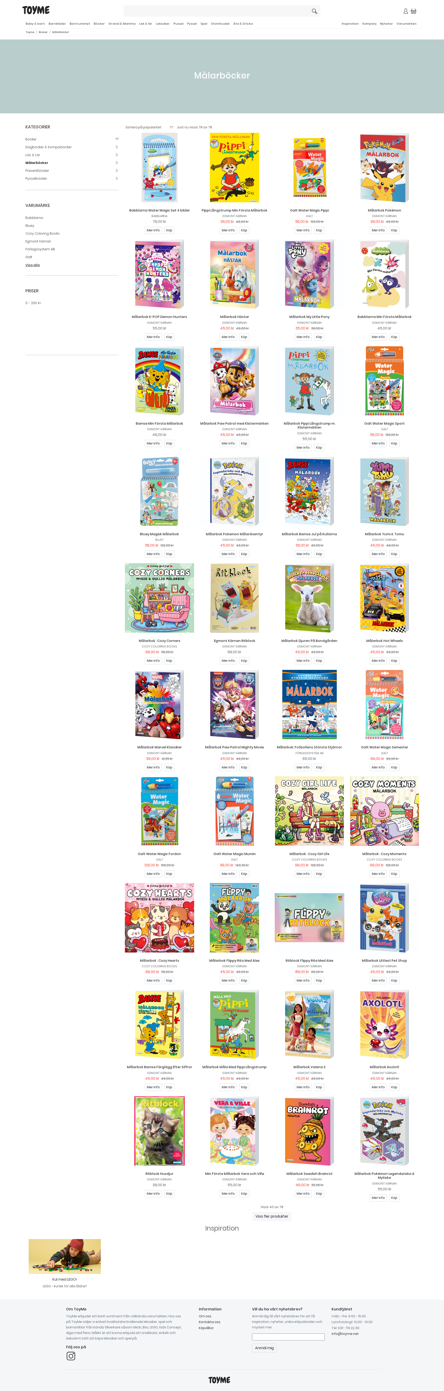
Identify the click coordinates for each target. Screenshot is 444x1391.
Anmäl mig (270, 92)
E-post (166, 75)
